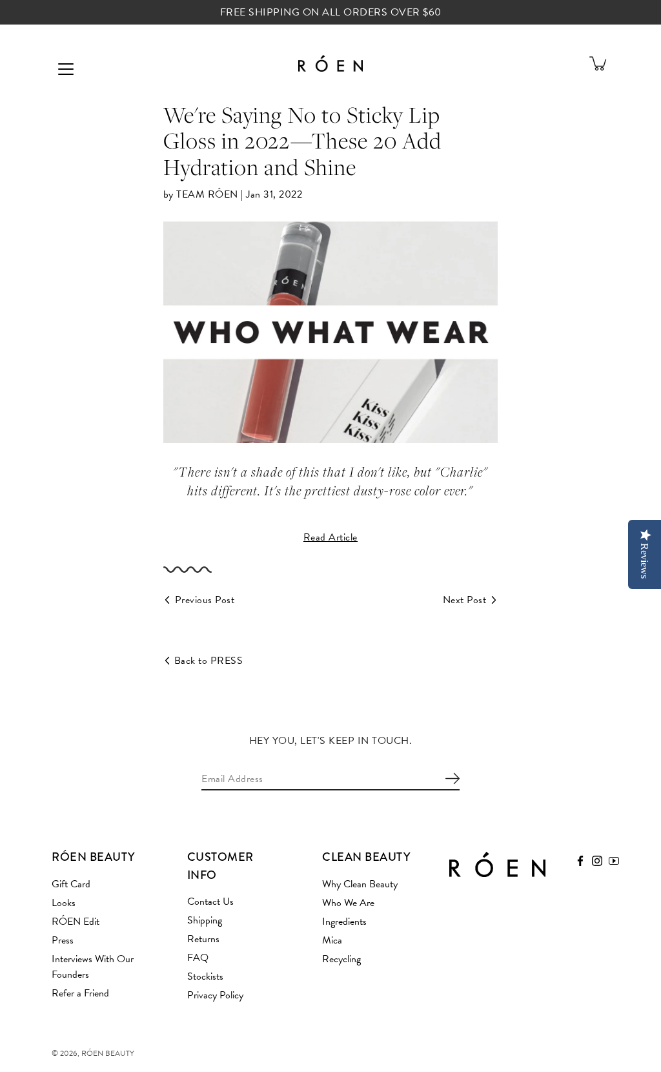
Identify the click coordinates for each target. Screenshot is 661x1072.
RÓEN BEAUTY (107, 1053)
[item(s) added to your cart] (599, 63)
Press (63, 940)
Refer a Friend (80, 993)
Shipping (204, 920)
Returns (203, 939)
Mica (332, 940)
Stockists (205, 976)
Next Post (465, 600)
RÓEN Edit (75, 921)
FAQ (197, 957)
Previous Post (205, 600)
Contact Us (210, 901)
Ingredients (344, 921)
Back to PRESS (208, 660)
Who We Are (348, 903)
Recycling (341, 959)
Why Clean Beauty (360, 884)
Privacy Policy (215, 995)
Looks (64, 903)
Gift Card (71, 884)
